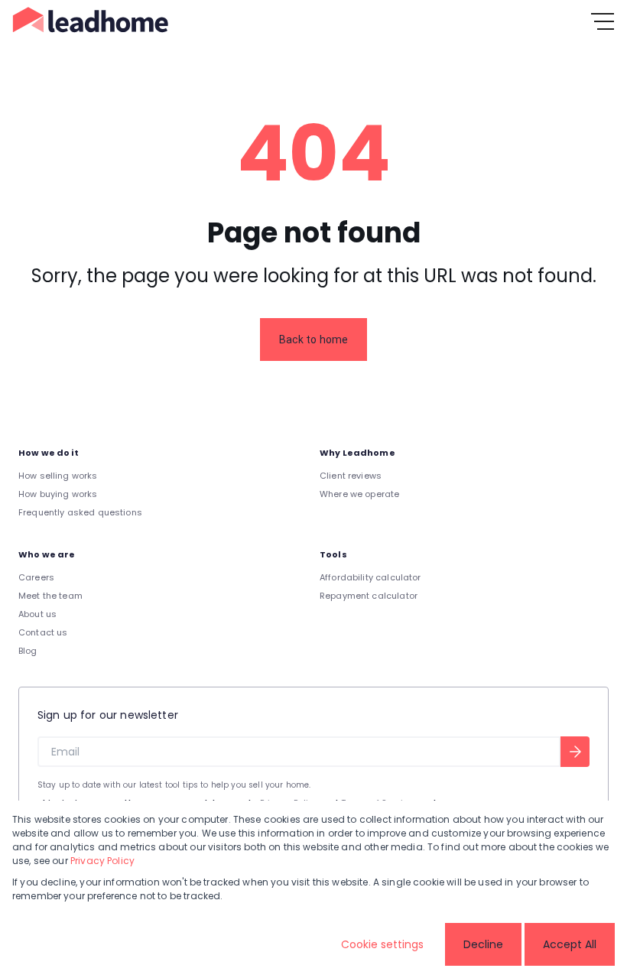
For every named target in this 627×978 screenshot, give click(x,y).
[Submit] (575, 751)
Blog (27, 651)
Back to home (314, 339)
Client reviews (351, 476)
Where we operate (359, 494)
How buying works (57, 494)
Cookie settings (382, 944)
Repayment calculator (368, 596)
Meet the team (50, 596)
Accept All (569, 944)
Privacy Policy (102, 860)
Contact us (43, 632)
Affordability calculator (370, 577)
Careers (36, 577)
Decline (483, 944)
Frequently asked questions (80, 512)
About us (37, 614)
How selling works (58, 476)
